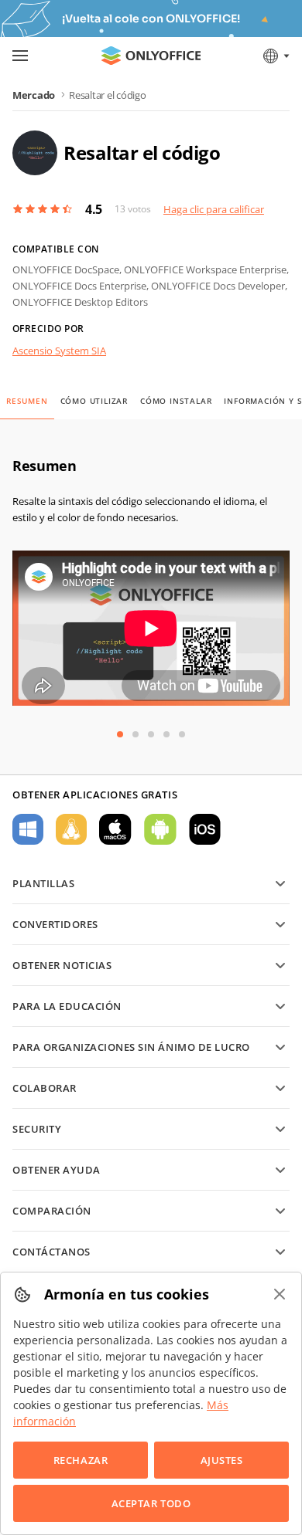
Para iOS (205, 829)
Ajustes (222, 1460)
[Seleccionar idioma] (275, 55)
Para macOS (115, 829)
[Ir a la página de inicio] (151, 55)
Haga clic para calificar (213, 209)
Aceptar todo (151, 1503)
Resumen (27, 400)
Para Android (160, 829)
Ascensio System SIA (59, 350)
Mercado (33, 95)
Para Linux (71, 829)
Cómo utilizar (94, 400)
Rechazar (80, 1460)
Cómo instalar (175, 400)
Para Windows (27, 829)
